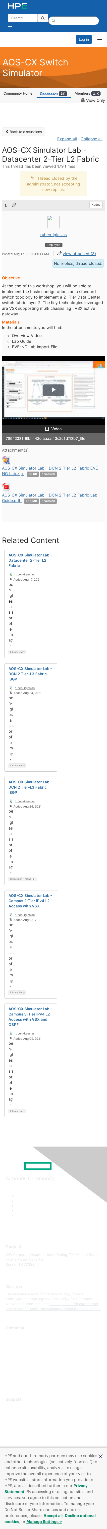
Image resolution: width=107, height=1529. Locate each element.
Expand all (67, 138)
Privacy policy (17, 1365)
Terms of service (19, 1372)
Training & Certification (24, 1421)
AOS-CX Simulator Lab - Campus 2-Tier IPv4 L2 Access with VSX (30, 900)
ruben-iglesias (53, 234)
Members (87, 93)
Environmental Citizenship (27, 1358)
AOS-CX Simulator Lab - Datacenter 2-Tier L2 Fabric (30, 560)
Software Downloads (22, 1429)
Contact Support (19, 1414)
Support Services (20, 1407)
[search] (42, 18)
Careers (12, 1343)
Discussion (52, 93)
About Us (13, 1336)
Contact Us (15, 1350)
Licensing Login (18, 1436)
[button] (101, 1456)
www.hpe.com (61, 1304)
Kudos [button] (96, 204)
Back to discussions (25, 132)
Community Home (17, 93)
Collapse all (92, 138)
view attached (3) (79, 253)
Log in (84, 39)
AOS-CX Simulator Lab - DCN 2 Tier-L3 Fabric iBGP (30, 673)
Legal (10, 1380)
